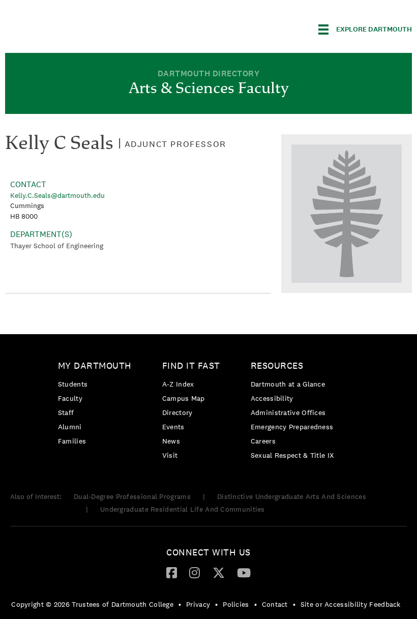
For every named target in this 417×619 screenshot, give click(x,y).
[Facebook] (171, 572)
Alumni (70, 426)
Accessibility (272, 398)
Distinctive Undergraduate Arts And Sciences (291, 496)
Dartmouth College (85, 27)
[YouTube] (244, 572)
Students (72, 384)
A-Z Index (178, 384)
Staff (66, 412)
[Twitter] (219, 572)
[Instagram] (194, 572)
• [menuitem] (179, 604)
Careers (263, 441)
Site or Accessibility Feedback (351, 604)
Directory (177, 412)
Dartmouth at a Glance (288, 384)
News (171, 441)
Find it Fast (191, 365)
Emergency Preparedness (292, 426)
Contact (275, 604)
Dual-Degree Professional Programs (132, 496)
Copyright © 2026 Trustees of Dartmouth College (92, 604)
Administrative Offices (288, 412)
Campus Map (183, 398)
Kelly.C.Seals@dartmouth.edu (57, 195)
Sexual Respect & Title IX (292, 455)
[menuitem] (97, 405)
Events (173, 426)
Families (72, 441)
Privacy (198, 604)
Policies (236, 604)
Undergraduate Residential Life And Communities (182, 509)
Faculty (70, 398)
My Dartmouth (95, 365)
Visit (170, 455)
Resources (277, 365)
